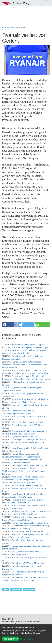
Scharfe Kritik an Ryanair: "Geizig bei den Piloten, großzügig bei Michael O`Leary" (25, 400)
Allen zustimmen (10, 638)
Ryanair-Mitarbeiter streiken (24, 436)
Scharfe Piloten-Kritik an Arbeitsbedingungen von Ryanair (18, 412)
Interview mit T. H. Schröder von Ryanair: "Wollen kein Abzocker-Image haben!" (25, 579)
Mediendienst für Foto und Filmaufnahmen (21, 621)
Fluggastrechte (16, 589)
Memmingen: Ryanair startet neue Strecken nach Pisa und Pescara (22, 461)
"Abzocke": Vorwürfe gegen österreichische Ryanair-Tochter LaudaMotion (26, 536)
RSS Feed (7, 618)
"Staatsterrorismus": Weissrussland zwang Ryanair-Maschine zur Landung (25, 527)
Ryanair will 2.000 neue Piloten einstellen (30, 522)
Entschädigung (29, 589)
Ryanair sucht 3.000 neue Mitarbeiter (28, 563)
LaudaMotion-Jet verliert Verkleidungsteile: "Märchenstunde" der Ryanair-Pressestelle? (23, 471)
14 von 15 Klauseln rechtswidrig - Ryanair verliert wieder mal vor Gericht (25, 351)
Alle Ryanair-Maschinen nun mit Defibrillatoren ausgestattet (21, 553)
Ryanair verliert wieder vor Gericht (27, 485)
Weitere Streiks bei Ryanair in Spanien (28, 422)
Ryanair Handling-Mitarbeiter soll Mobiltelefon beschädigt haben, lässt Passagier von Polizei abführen (24, 364)
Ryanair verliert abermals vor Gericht (28, 531)
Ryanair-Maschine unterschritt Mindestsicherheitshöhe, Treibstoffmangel (21, 455)
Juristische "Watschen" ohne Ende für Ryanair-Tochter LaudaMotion (23, 501)
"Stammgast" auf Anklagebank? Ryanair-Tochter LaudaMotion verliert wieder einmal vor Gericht (24, 442)
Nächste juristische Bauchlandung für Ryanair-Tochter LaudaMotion (23, 518)
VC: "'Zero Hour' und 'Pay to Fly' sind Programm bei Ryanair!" (23, 573)
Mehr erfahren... (27, 639)
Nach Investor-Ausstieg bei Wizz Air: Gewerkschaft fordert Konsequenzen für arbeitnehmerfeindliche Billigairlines (23, 479)
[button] (9, 324)
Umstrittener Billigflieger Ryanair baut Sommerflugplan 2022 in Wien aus (23, 495)
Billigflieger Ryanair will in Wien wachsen (30, 465)
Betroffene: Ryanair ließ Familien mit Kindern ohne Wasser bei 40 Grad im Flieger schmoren (26, 377)
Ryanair (6, 589)
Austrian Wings (21, 3)
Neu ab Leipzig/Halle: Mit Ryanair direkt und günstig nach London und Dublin (24, 432)
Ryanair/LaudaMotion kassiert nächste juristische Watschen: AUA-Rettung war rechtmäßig (25, 372)
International (8, 27)
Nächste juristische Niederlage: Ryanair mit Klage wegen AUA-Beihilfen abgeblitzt (26, 512)
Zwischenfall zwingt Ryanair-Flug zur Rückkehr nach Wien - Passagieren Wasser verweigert (25, 346)
